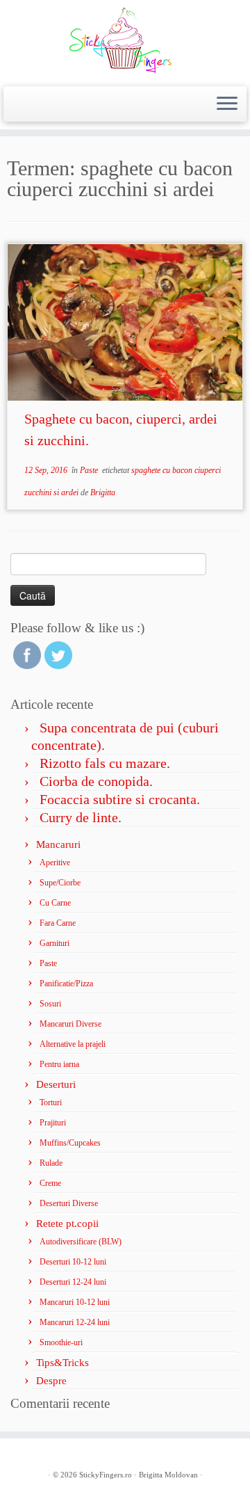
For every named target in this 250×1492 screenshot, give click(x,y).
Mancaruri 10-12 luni (75, 1302)
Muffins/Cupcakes (70, 1143)
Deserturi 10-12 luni (73, 1262)
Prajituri (53, 1123)
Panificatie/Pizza (66, 983)
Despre (51, 1380)
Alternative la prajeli (73, 1044)
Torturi (51, 1102)
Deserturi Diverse (69, 1203)
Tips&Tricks (62, 1362)
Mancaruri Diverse (70, 1024)
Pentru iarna (59, 1064)
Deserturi (56, 1084)
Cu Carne (55, 903)
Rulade (51, 1163)
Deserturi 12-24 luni (73, 1282)
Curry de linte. (81, 817)
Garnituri (54, 943)
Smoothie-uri (61, 1342)
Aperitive (55, 862)
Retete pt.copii (67, 1223)
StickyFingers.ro (105, 1474)
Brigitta (102, 492)
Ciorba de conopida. (96, 781)
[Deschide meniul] (227, 104)
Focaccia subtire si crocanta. (120, 799)
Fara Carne (58, 923)
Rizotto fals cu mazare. (105, 763)
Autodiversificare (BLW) (81, 1241)
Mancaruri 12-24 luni (75, 1322)
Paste (90, 470)
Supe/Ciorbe (60, 883)
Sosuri (50, 1004)
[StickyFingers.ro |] (125, 41)
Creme (50, 1183)
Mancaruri (58, 844)
